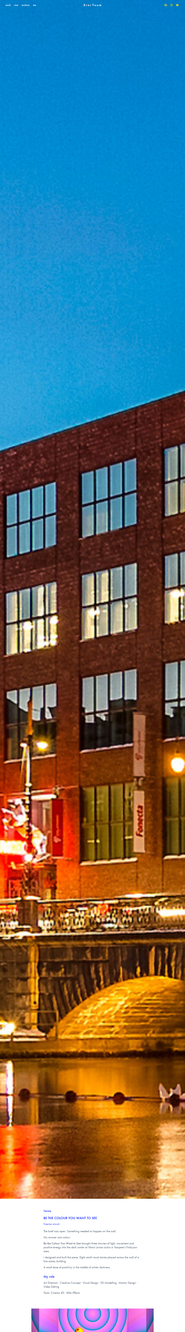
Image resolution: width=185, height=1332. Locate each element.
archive (25, 5)
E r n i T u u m (92, 5)
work (8, 5)
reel (16, 5)
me (34, 5)
